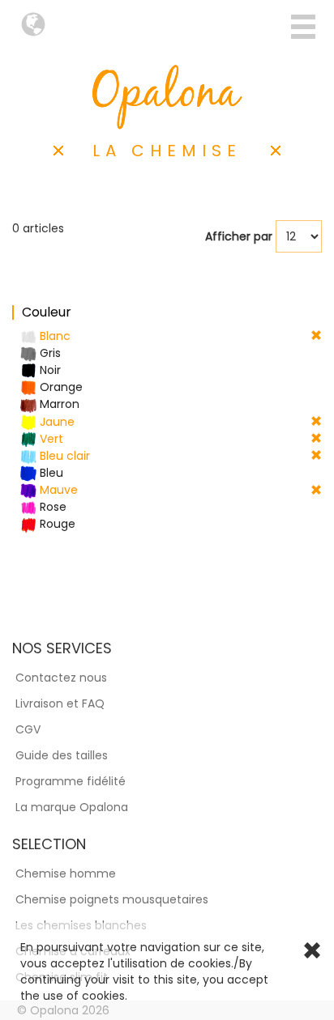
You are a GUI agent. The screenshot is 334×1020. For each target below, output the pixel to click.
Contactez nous (61, 677)
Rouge (55, 524)
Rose (51, 507)
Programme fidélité (70, 781)
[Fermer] (312, 953)
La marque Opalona (71, 807)
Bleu (49, 473)
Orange (59, 387)
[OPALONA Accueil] (167, 97)
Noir (48, 370)
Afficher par (238, 236)
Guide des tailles (61, 755)
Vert (49, 439)
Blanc (53, 336)
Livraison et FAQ (60, 703)
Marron (57, 404)
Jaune (55, 422)
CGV (28, 729)
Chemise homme (65, 873)
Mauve (57, 490)
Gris (48, 353)
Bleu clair (63, 456)
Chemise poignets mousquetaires (111, 899)
